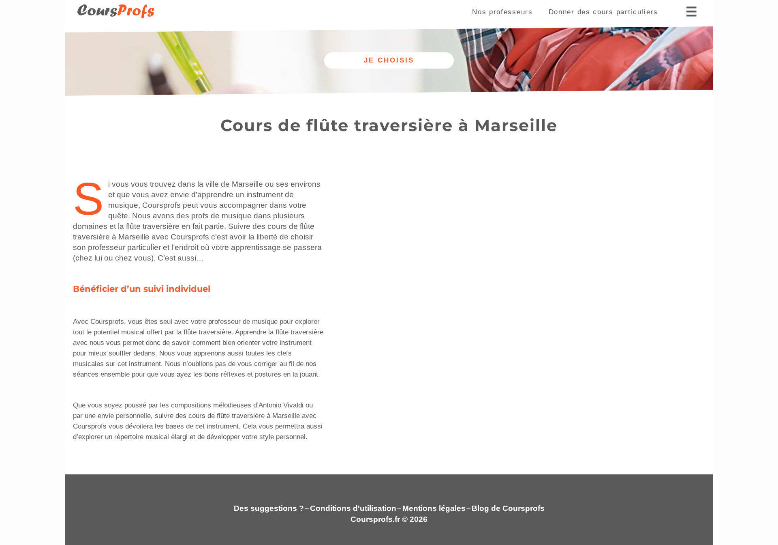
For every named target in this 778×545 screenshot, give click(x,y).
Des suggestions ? (269, 508)
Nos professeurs (502, 12)
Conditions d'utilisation (353, 508)
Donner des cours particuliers (603, 12)
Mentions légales (434, 508)
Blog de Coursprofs (508, 508)
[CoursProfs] (111, 22)
